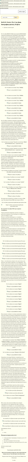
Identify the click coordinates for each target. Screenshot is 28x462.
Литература (14, 457)
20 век (9, 428)
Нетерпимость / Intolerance (7, 157)
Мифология (23, 456)
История (15, 456)
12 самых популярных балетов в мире (12, 440)
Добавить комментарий (9, 27)
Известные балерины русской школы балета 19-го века (15, 442)
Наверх (2, 447)
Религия (18, 456)
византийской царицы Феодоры (18, 241)
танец (5, 432)
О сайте (14, 460)
